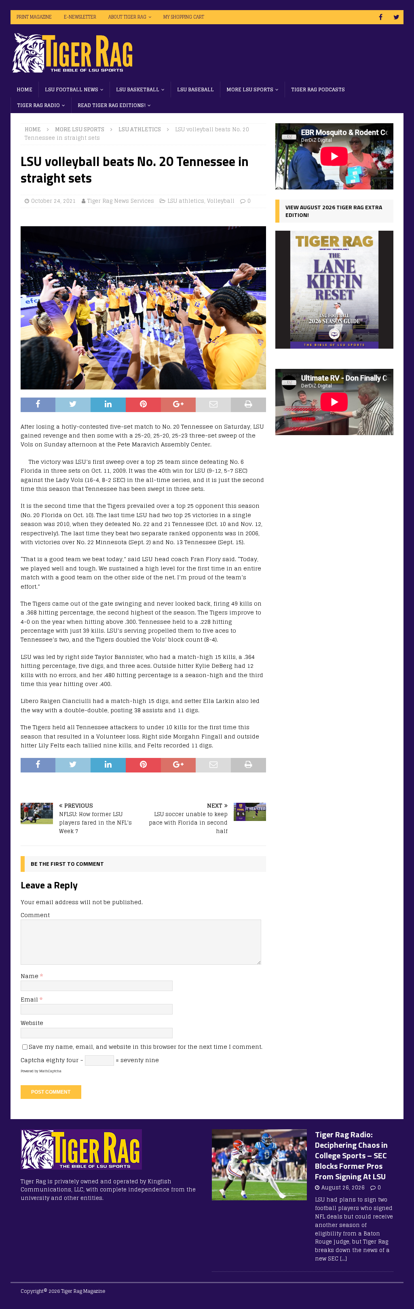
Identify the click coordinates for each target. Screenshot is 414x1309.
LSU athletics (185, 201)
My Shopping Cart (183, 17)
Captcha (32, 1060)
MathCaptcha (50, 1071)
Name (30, 976)
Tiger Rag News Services (120, 201)
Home (24, 89)
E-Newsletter (80, 17)
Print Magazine (34, 17)
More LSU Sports (249, 89)
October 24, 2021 (53, 201)
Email (30, 999)
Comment (35, 915)
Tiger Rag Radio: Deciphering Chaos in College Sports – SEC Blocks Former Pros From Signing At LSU (351, 1155)
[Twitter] (396, 17)
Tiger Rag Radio (38, 105)
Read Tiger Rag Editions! (112, 105)
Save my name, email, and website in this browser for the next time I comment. (145, 1047)
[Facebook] (381, 17)
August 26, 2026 (343, 1187)
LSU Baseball (195, 89)
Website (32, 1023)
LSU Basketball (137, 89)
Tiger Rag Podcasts (318, 89)
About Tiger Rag (127, 17)
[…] (343, 1258)
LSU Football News (71, 89)
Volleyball (220, 201)
